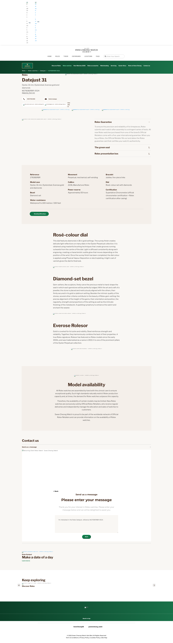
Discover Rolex (56, 65)
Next (86, 537)
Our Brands (76, 56)
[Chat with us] (54, 104)
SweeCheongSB (77, 626)
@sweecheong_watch (94, 626)
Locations (88, 56)
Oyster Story (122, 65)
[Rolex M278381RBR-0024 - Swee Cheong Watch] (56, 109)
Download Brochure (40, 214)
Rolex (57, 56)
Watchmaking (104, 65)
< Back (55, 491)
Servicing (114, 65)
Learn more (25, 560)
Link (24, 583)
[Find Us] (32, 105)
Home (49, 56)
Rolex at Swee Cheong (135, 65)
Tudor (66, 56)
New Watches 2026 (80, 65)
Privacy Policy (84, 637)
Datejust (43, 71)
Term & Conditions (72, 637)
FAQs (98, 56)
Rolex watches (67, 65)
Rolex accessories (92, 65)
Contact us (147, 65)
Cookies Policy (95, 637)
